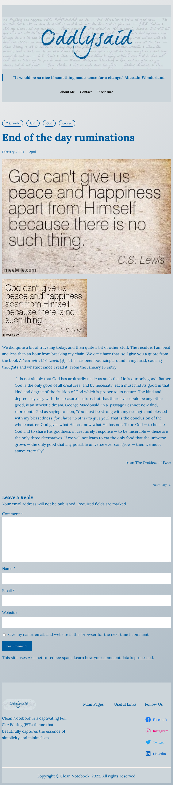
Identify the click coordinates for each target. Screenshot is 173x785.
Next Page (162, 485)
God (49, 123)
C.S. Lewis (13, 123)
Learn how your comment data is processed (113, 657)
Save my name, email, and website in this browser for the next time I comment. (78, 634)
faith (33, 123)
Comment (12, 513)
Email (8, 590)
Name (9, 568)
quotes (67, 123)
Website (9, 612)
